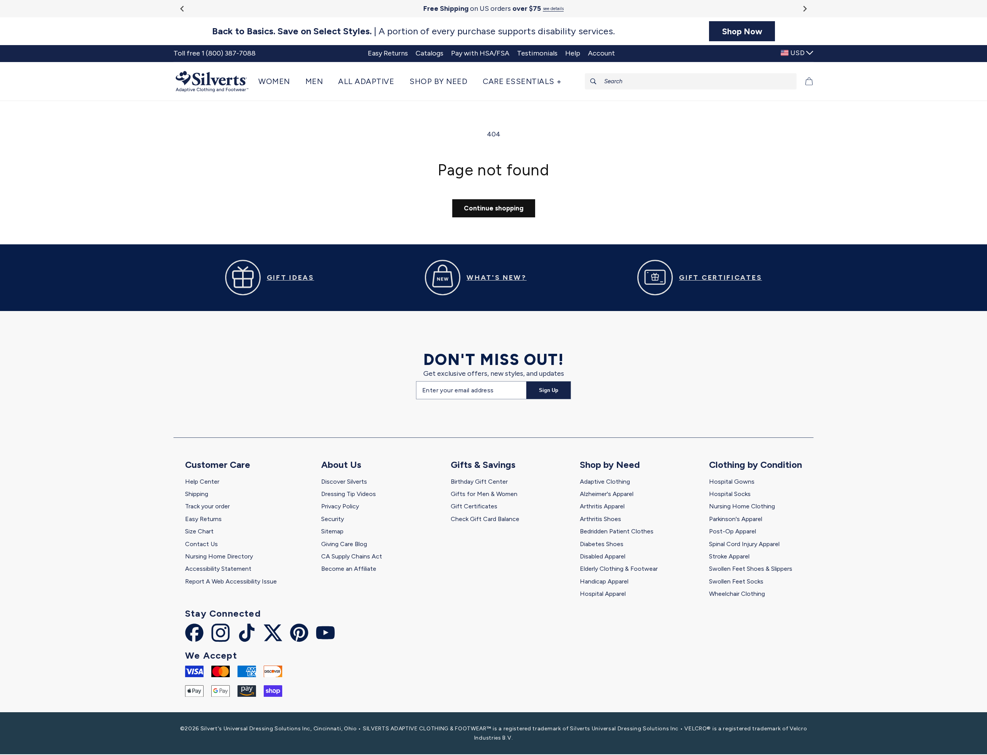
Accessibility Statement (218, 568)
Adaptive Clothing (605, 481)
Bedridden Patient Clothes (617, 531)
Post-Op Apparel (732, 531)
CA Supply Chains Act (351, 556)
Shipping (196, 494)
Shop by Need (610, 464)
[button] (278, 81)
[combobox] (691, 81)
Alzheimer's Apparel (606, 494)
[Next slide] (804, 8)
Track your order (207, 506)
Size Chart (199, 531)
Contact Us (201, 544)
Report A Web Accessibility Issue (231, 581)
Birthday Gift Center (479, 481)
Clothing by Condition (755, 464)
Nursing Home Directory (219, 556)
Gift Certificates (474, 506)
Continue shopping (494, 208)
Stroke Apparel (729, 556)
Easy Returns (203, 519)
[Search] (593, 81)
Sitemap (332, 531)
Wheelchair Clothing (737, 593)
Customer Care (217, 464)
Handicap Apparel (604, 581)
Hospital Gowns (732, 481)
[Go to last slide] (182, 8)
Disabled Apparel (602, 556)
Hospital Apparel (603, 593)
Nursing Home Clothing (742, 506)
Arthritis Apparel (602, 506)
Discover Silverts (344, 481)
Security (332, 519)
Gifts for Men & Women (484, 494)
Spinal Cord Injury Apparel (744, 544)
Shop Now (742, 31)
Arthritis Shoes (600, 519)
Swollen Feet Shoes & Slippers (750, 568)
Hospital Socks (730, 494)
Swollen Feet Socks (736, 581)
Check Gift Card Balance (485, 519)
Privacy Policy (340, 506)
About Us (341, 464)
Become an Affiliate (348, 568)
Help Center (202, 481)
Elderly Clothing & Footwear (619, 568)
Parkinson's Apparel (735, 519)
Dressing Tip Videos (348, 494)
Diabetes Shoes (601, 544)
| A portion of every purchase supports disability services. (413, 31)
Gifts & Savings (483, 464)
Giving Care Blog (344, 544)
